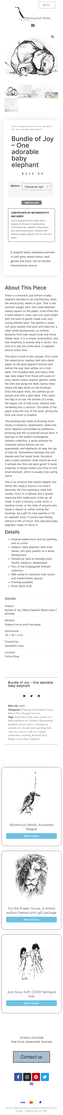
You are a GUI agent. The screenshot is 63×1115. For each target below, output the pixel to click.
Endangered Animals (32, 710)
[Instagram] (27, 1077)
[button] (33, 25)
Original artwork (26, 127)
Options (15, 186)
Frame (38, 127)
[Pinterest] (36, 1077)
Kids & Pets (14, 713)
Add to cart (32, 202)
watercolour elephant (27, 739)
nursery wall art (27, 732)
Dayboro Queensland (40, 721)
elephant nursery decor (20, 724)
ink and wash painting (34, 728)
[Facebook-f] (18, 1077)
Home (14, 127)
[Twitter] (45, 1077)
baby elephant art (18, 721)
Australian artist (23, 717)
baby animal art (42, 717)
